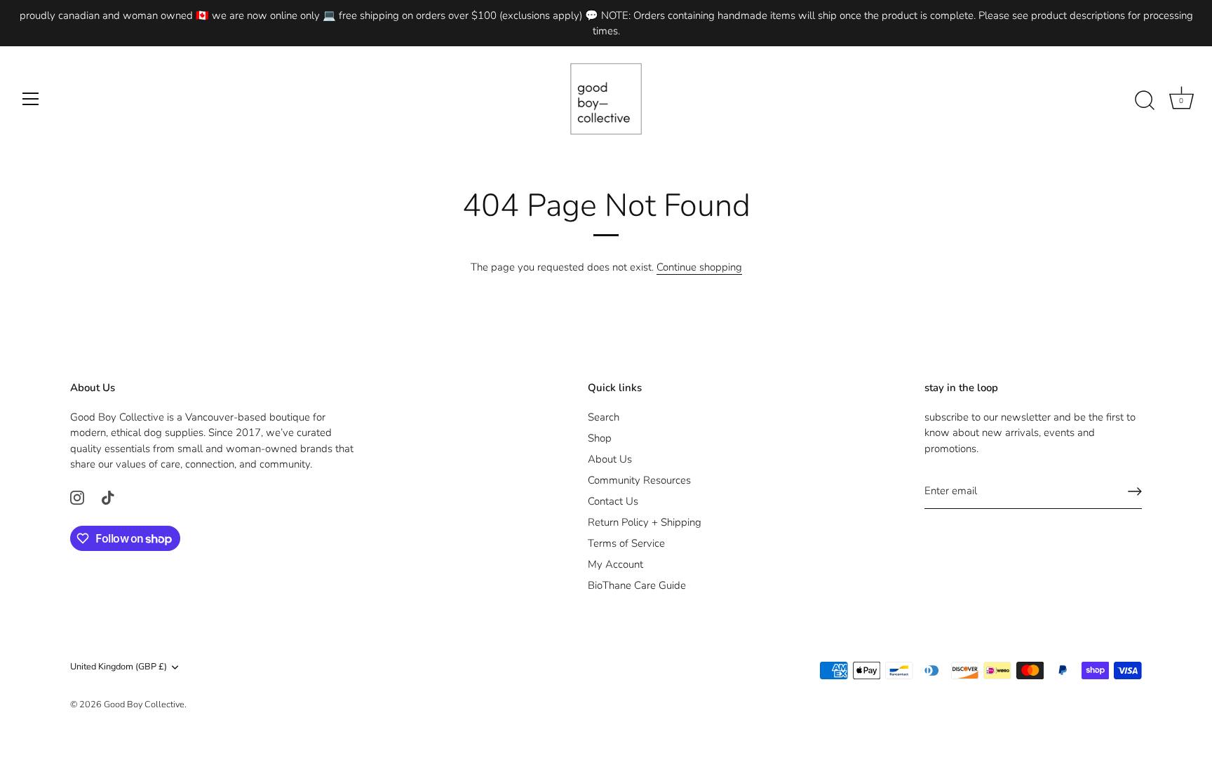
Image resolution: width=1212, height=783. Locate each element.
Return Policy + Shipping (644, 522)
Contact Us (613, 501)
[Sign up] (1135, 491)
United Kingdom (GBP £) (118, 667)
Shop (600, 438)
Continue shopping (699, 267)
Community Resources (639, 480)
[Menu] (30, 98)
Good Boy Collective (144, 704)
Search (603, 417)
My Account (615, 564)
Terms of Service (626, 543)
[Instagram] (77, 497)
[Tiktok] (108, 497)
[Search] (1144, 101)
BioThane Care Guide (637, 585)
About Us (610, 459)
